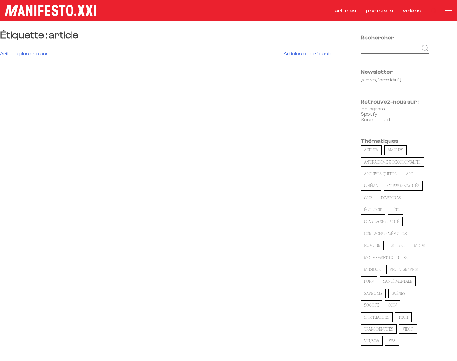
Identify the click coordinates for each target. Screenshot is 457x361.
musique (372, 269)
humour (372, 245)
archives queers (380, 173)
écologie (373, 209)
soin (392, 305)
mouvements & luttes (386, 257)
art (409, 173)
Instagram (373, 109)
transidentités (378, 328)
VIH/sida (371, 340)
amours (395, 149)
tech (403, 317)
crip (368, 197)
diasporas (391, 197)
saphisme (373, 293)
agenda (371, 149)
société (371, 305)
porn (369, 281)
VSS (392, 340)
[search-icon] (433, 11)
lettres (397, 245)
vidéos (412, 10)
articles (345, 10)
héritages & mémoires (385, 233)
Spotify (369, 114)
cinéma (371, 185)
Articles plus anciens (24, 54)
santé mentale (397, 281)
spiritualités (376, 317)
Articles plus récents (308, 54)
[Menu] (448, 10)
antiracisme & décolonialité (392, 162)
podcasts (379, 10)
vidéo (408, 328)
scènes (398, 293)
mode (419, 245)
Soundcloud (375, 120)
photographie (404, 269)
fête (395, 209)
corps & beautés (403, 185)
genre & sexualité (381, 221)
